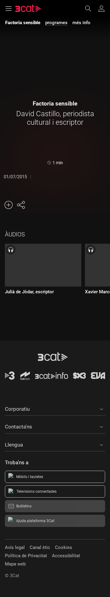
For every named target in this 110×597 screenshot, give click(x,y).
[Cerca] (91, 8)
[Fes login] (101, 8)
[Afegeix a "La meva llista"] (8, 205)
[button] (55, 408)
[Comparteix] (21, 205)
